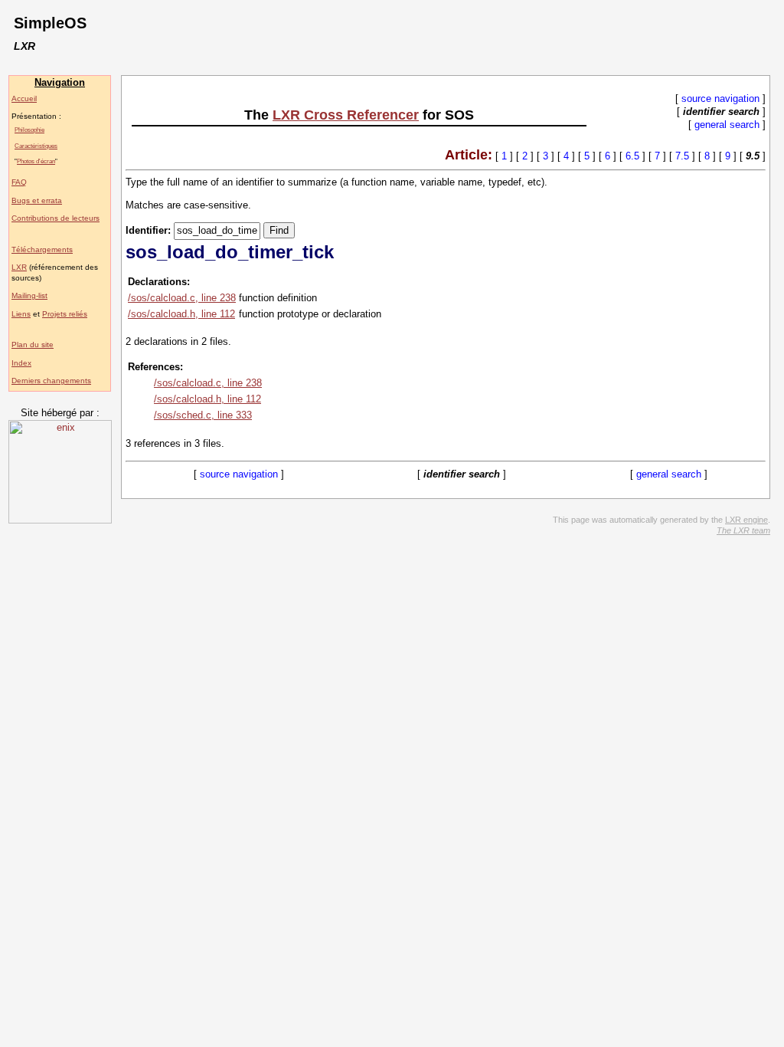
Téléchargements (42, 249)
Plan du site (32, 344)
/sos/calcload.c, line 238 (182, 298)
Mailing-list (29, 295)
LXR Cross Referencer (346, 115)
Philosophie (29, 129)
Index (21, 363)
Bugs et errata (36, 200)
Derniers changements (51, 380)
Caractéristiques (36, 145)
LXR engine (746, 519)
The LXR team (743, 530)
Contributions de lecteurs (55, 218)
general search (727, 124)
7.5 (682, 156)
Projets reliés (64, 314)
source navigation (720, 98)
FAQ (19, 182)
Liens (21, 314)
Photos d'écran (36, 161)
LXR (19, 267)
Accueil (24, 98)
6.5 (632, 156)
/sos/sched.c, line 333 (203, 415)
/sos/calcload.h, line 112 (181, 314)
